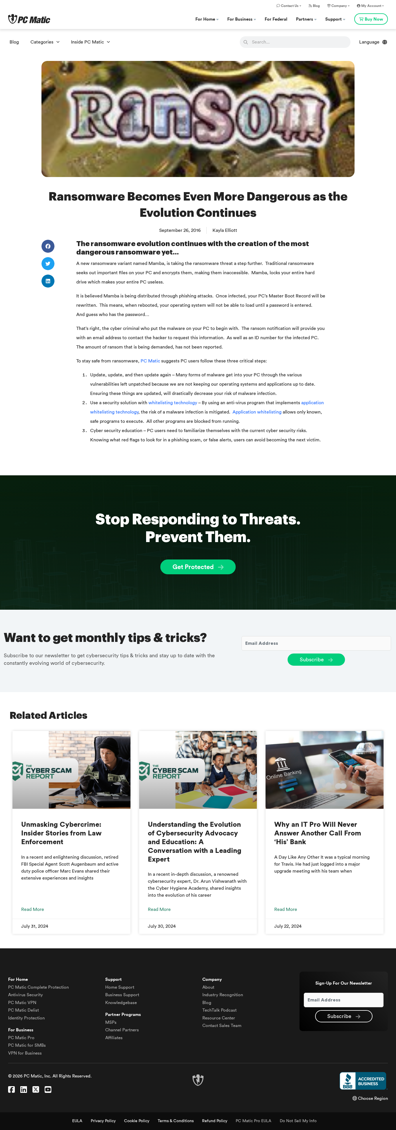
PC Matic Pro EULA (253, 1121)
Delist (23, 1010)
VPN (22, 1003)
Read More (32, 909)
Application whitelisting (256, 412)
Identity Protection (26, 1018)
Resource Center (218, 1018)
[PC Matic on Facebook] (11, 1090)
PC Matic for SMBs (27, 1045)
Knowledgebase (121, 1003)
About (208, 987)
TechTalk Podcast (219, 1010)
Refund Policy (214, 1121)
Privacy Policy (103, 1121)
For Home (205, 19)
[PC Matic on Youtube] (48, 1090)
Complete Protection (38, 987)
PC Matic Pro (21, 1038)
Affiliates (114, 1038)
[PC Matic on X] (35, 1090)
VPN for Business (25, 1053)
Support (334, 19)
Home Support (119, 987)
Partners (305, 19)
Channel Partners (122, 1030)
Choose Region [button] (372, 1098)
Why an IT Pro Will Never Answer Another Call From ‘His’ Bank (317, 833)
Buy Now (374, 19)
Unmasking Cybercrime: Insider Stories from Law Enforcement (61, 833)
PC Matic (150, 361)
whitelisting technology (172, 402)
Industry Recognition (222, 995)
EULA (77, 1121)
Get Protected (193, 567)
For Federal (276, 19)
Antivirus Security (25, 995)
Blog (316, 6)
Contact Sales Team (221, 1026)
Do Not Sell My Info (298, 1121)
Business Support (122, 995)
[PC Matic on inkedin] (23, 1090)
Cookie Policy (136, 1121)
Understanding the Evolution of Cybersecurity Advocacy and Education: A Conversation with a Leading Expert (194, 842)
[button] (48, 246)
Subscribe (312, 659)
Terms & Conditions (176, 1121)
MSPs (111, 1022)
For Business (240, 19)
